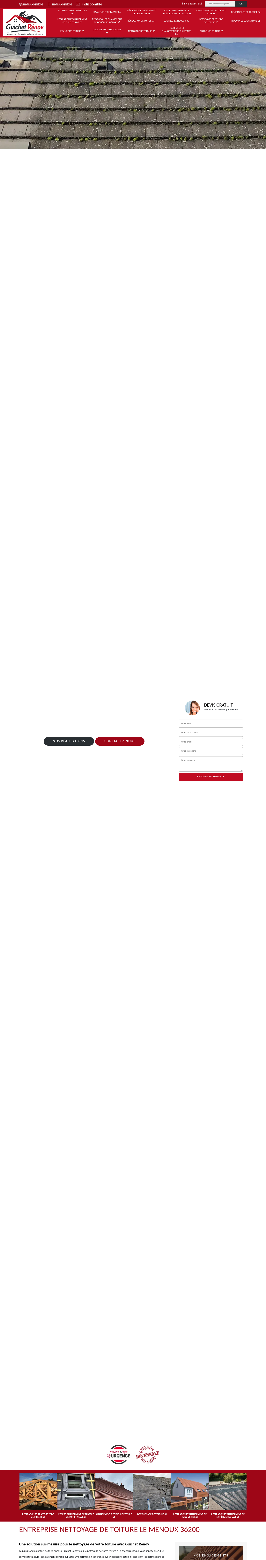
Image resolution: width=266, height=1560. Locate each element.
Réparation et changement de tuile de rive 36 (72, 21)
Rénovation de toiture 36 (142, 21)
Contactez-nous (119, 741)
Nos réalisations (69, 741)
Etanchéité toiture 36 (72, 31)
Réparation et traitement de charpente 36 (141, 12)
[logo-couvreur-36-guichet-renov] (24, 22)
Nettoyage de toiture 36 (141, 31)
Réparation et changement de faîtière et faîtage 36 (107, 21)
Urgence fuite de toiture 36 (107, 31)
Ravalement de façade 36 (107, 12)
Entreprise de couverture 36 (72, 12)
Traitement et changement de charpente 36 (176, 31)
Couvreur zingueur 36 (176, 21)
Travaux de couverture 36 (245, 21)
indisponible (33, 4)
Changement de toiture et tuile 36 (211, 12)
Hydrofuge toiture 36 (211, 31)
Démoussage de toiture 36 (245, 12)
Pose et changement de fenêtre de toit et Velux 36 (176, 12)
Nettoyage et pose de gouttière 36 (211, 21)
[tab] (133, 92)
